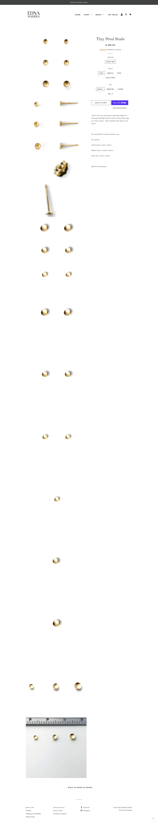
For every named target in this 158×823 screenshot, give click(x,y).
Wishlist (28, 811)
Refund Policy (30, 817)
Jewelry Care (30, 807)
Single (110, 73)
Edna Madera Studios (125, 807)
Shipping (103, 50)
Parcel (110, 69)
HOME (77, 15)
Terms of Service (59, 807)
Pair (101, 73)
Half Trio (110, 78)
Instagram (86, 811)
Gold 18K (110, 62)
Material (110, 57)
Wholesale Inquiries (60, 814)
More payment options (120, 107)
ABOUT (98, 15)
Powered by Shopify (125, 810)
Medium (110, 89)
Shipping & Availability (33, 814)
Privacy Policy (58, 811)
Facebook (86, 807)
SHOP (87, 15)
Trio (119, 73)
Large (120, 89)
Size (110, 85)
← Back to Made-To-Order (79, 787)
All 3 (110, 94)
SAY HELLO (113, 15)
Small (100, 89)
